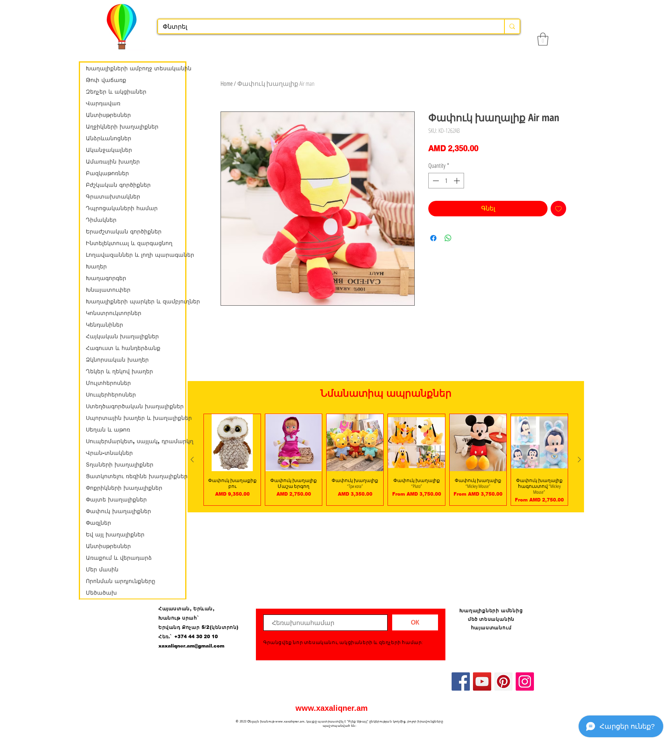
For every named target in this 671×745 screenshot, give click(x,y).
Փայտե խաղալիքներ (116, 499)
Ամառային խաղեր (113, 161)
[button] (542, 39)
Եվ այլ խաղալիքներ (115, 534)
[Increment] (457, 180)
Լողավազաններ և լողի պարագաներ (135, 255)
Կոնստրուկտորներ (113, 313)
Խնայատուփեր (108, 290)
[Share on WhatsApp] (448, 238)
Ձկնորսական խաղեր (117, 360)
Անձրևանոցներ (108, 138)
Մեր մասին (102, 569)
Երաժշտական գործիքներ (124, 231)
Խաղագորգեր (106, 278)
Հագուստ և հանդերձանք (123, 348)
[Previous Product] (192, 459)
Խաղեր (96, 266)
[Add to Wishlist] (558, 208)
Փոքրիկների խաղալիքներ (124, 488)
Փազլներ (98, 523)
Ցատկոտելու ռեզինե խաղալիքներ (135, 476)
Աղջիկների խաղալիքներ (122, 127)
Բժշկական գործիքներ (118, 185)
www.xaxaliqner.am (332, 708)
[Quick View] (232, 442)
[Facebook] (461, 681)
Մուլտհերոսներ (108, 383)
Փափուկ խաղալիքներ (118, 511)
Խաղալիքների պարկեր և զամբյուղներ (135, 301)
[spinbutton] (446, 180)
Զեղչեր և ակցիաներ (116, 92)
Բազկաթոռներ (107, 173)
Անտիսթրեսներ (108, 115)
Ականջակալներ (109, 150)
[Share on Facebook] (433, 238)
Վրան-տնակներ (109, 453)
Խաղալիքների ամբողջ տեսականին (135, 68)
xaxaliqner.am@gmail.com (191, 646)
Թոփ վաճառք (106, 80)
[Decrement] (434, 180)
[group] (386, 459)
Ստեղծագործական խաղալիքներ (135, 406)
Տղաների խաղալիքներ (119, 464)
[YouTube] (482, 681)
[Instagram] (525, 681)
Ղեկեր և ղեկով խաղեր (119, 371)
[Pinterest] (503, 681)
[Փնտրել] (512, 26)
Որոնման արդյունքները (120, 581)
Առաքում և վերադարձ (119, 558)
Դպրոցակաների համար (122, 208)
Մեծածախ (101, 593)
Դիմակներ (101, 220)
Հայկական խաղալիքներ (122, 336)
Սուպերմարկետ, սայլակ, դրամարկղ (135, 441)
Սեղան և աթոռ (108, 429)
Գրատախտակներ (113, 196)
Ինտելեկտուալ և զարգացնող (129, 243)
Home (227, 83)
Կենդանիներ (104, 325)
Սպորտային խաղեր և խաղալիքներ (135, 418)
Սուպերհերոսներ (111, 395)
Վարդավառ (103, 103)
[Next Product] (579, 459)
